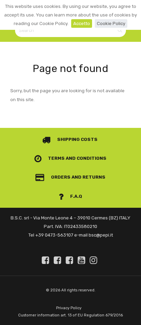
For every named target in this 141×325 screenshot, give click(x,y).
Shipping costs (77, 139)
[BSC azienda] (58, 260)
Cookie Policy (111, 23)
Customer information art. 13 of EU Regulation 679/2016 (70, 315)
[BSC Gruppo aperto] (46, 260)
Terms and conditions (76, 158)
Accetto (81, 23)
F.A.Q (75, 196)
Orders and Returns (77, 177)
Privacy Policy (68, 308)
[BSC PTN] (70, 260)
